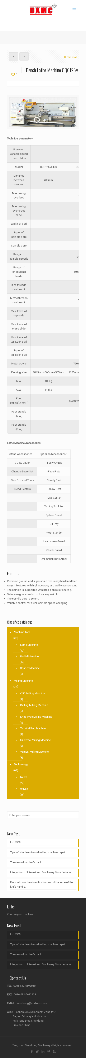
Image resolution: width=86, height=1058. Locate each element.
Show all (72, 57)
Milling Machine (23, 680)
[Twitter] (37, 1051)
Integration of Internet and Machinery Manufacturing (41, 872)
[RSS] (54, 1051)
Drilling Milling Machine (34, 705)
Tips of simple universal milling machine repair (38, 852)
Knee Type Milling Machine (36, 716)
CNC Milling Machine (32, 693)
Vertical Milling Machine (34, 751)
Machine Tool (22, 632)
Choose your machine (20, 914)
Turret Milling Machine (33, 728)
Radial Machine (29, 656)
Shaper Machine (30, 668)
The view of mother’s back (26, 862)
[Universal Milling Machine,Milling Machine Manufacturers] (43, 9)
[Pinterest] (49, 1051)
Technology (21, 764)
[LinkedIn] (43, 1051)
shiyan (24, 788)
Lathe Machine (29, 644)
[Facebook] (32, 1051)
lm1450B (15, 842)
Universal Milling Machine (35, 740)
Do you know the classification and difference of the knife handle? (41, 884)
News (23, 777)
